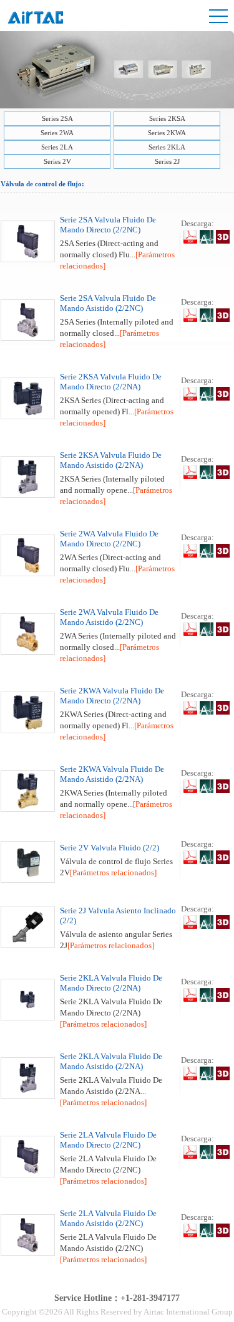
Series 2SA (57, 118)
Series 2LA (57, 147)
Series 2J (167, 161)
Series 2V (57, 161)
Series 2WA (57, 132)
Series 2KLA (167, 147)
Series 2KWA (167, 132)
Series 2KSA (167, 118)
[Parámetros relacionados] (113, 872)
